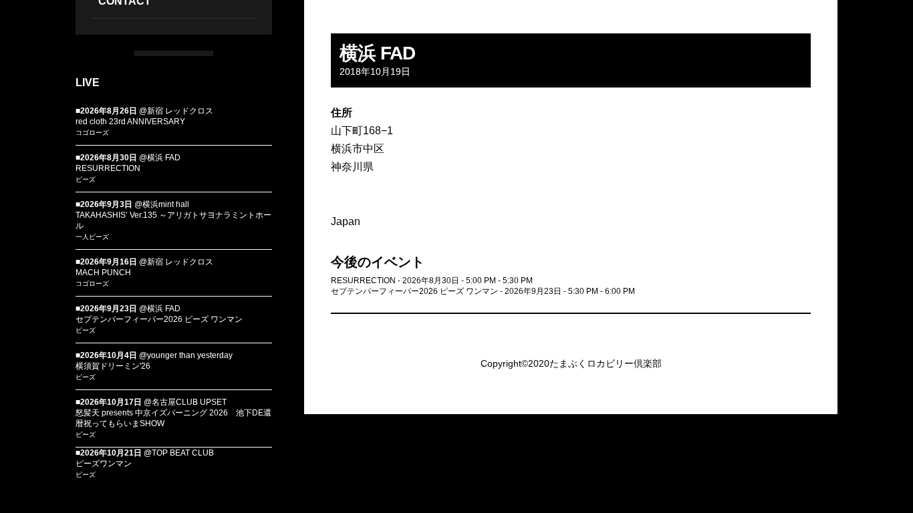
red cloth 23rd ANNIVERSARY (130, 121)
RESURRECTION (108, 168)
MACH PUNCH (103, 272)
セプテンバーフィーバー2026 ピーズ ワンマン (159, 319)
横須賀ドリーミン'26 (113, 366)
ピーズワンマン (104, 463)
